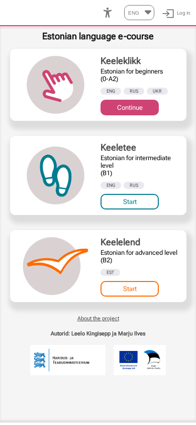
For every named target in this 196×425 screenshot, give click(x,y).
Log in (183, 13)
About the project (98, 318)
